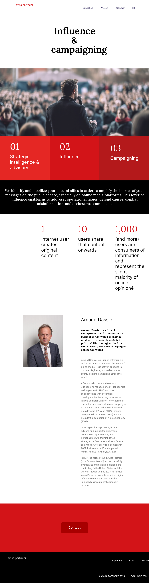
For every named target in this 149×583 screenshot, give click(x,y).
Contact (120, 8)
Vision (104, 8)
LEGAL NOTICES (138, 576)
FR (133, 8)
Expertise (88, 8)
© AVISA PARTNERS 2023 (111, 576)
